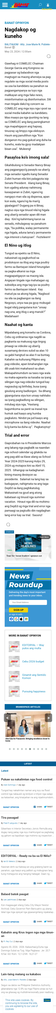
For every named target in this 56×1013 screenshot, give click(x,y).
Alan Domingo (10, 785)
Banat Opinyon (17, 23)
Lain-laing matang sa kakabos (21, 974)
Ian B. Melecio (9, 861)
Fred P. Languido (10, 823)
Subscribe (47, 9)
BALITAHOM (11, 44)
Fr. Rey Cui (8, 941)
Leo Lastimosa (10, 900)
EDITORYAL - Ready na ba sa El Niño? (26, 856)
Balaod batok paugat (14, 894)
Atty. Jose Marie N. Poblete (35, 44)
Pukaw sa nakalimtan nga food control (26, 779)
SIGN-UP (18, 610)
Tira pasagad (10, 817)
